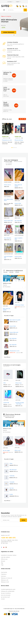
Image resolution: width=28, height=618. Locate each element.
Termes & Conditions (6, 593)
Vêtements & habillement (14, 270)
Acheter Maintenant (8, 32)
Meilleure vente (7, 283)
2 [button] (13, 147)
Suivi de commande (5, 595)
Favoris (5, 285)
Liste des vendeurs (5, 557)
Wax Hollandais (12, 338)
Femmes (5, 272)
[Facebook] (1, 547)
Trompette (12, 482)
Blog (2, 563)
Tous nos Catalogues (11, 160)
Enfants (17, 272)
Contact (3, 599)
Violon (11, 463)
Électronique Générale (13, 414)
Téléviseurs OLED (5, 582)
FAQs (2, 564)
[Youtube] (4, 547)
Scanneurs (3, 576)
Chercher (25, 10)
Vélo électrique (13, 469)
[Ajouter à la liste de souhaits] (9, 133)
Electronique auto (9, 417)
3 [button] (14, 147)
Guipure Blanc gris (14, 332)
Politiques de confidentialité (7, 591)
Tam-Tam (11, 488)
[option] (14, 24)
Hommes (11, 272)
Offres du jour (4, 559)
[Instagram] (6, 547)
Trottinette (11, 475)
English (17, 1)
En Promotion (9, 162)
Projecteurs (3, 574)
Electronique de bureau (9, 415)
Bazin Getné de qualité (15, 319)
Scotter (11, 494)
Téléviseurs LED (4, 580)
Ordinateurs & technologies (11, 365)
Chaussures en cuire (7, 140)
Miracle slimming (19, 140)
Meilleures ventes (18, 161)
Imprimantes (4, 572)
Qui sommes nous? (5, 597)
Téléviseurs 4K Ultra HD (6, 578)
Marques (3, 561)
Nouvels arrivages (8, 161)
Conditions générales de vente (8, 589)
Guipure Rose (12, 326)
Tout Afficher (9, 164)
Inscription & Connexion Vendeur (8, 555)
